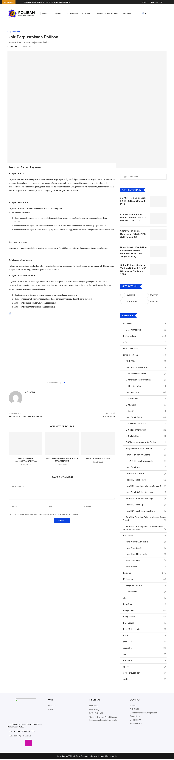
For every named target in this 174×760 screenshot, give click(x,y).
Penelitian (145, 604)
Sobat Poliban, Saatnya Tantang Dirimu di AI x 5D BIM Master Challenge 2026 (133, 270)
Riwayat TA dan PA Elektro (146, 454)
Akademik (86, 13)
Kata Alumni (145, 535)
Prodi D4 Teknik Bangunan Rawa (146, 511)
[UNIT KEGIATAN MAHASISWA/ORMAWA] (25, 443)
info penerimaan (145, 355)
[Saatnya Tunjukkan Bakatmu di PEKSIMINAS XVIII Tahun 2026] (158, 234)
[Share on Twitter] (71, 382)
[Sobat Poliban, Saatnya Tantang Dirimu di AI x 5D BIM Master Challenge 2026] (158, 269)
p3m (145, 598)
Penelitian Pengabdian (107, 13)
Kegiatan (145, 573)
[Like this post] (66, 382)
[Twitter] (20, 743)
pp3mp (145, 666)
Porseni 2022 (145, 660)
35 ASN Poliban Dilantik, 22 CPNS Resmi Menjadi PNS (47, 2)
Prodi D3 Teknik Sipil (146, 504)
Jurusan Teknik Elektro (145, 417)
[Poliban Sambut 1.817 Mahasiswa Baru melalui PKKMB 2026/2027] (158, 218)
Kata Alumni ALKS (146, 548)
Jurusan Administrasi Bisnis (145, 367)
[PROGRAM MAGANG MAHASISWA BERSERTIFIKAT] (62, 443)
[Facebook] (12, 743)
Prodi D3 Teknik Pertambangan (146, 498)
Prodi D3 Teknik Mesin (146, 479)
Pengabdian (145, 610)
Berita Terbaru (145, 336)
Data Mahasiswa (146, 329)
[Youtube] (36, 743)
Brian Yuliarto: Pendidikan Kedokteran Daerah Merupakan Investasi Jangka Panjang (133, 252)
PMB (145, 635)
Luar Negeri (146, 591)
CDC (145, 342)
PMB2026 (146, 361)
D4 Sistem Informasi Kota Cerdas (146, 442)
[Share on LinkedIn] (74, 382)
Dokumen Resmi (145, 348)
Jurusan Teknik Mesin (145, 467)
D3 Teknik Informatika (146, 430)
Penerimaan (72, 13)
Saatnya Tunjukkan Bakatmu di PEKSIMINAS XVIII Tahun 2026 (133, 233)
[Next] (21, 2)
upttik (145, 679)
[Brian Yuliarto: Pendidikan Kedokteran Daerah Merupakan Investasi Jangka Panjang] (158, 251)
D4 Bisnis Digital (146, 386)
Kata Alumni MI (146, 560)
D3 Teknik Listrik (146, 436)
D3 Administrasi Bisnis (146, 373)
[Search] (167, 2)
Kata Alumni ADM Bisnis (146, 541)
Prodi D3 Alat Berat (146, 473)
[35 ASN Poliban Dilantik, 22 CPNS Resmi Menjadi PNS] (158, 201)
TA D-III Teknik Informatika (148, 461)
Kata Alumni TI (146, 566)
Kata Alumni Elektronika (146, 554)
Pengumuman (145, 616)
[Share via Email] (77, 382)
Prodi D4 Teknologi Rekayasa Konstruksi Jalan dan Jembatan (145, 527)
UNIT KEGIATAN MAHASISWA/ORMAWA (26, 460)
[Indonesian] (144, 13)
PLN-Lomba (145, 623)
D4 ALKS (146, 411)
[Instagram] (28, 743)
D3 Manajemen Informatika (146, 379)
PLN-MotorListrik (145, 629)
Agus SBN (14, 46)
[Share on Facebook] (69, 382)
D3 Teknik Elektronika (146, 423)
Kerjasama (126, 13)
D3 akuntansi (146, 398)
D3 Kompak (146, 404)
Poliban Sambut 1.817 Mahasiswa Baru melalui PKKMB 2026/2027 (133, 217)
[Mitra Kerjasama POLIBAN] (98, 443)
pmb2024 (145, 641)
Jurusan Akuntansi (145, 392)
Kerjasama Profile (146, 585)
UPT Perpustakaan (145, 673)
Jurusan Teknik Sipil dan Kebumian (145, 492)
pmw (145, 654)
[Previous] (18, 2)
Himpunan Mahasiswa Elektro (146, 448)
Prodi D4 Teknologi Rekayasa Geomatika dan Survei (145, 518)
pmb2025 (145, 648)
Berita (45, 13)
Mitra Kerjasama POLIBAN (98, 458)
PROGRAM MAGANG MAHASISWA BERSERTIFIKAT (62, 460)
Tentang (57, 13)
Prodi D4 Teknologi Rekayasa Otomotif (146, 486)
